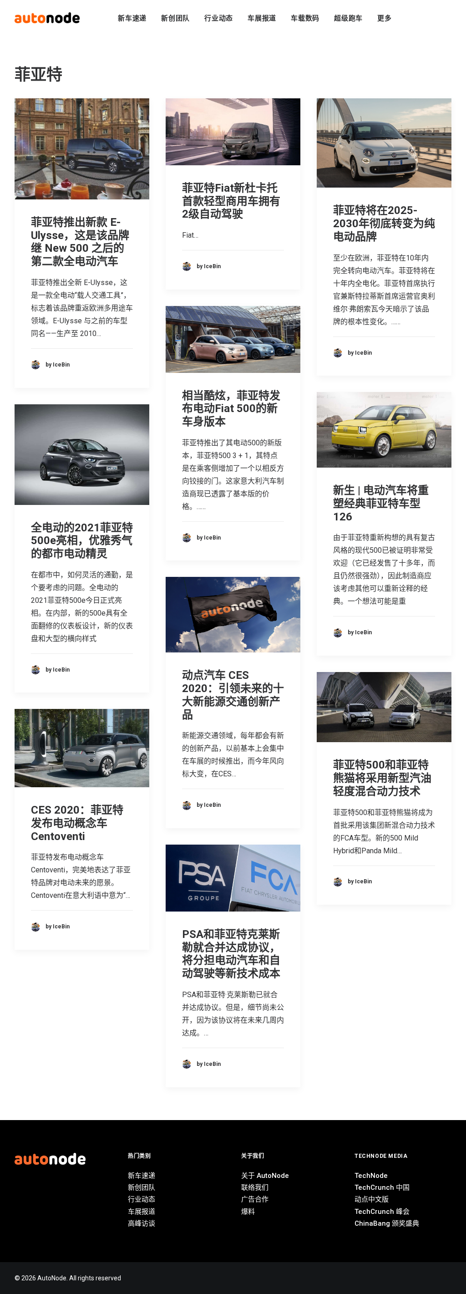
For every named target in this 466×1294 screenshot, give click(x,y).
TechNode (371, 1176)
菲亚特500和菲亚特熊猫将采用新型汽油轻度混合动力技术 (382, 778)
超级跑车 (348, 18)
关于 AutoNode (265, 1176)
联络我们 (254, 1187)
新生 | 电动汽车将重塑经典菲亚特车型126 (381, 503)
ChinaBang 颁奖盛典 (387, 1223)
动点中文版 (372, 1199)
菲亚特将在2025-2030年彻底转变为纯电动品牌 (384, 223)
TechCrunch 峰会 (382, 1211)
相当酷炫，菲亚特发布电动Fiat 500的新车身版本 (231, 408)
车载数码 (305, 18)
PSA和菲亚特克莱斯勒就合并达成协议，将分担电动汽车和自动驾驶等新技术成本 (231, 954)
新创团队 (175, 18)
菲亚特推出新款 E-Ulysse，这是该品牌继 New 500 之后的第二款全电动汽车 (80, 242)
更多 (384, 18)
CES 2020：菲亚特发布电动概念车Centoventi (77, 823)
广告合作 (254, 1199)
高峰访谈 (141, 1223)
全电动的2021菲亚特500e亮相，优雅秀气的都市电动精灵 (82, 540)
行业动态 (218, 18)
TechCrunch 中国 (382, 1187)
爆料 (248, 1211)
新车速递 (132, 18)
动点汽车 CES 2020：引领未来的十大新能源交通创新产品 (233, 695)
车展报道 (262, 18)
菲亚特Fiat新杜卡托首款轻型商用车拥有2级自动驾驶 (231, 201)
